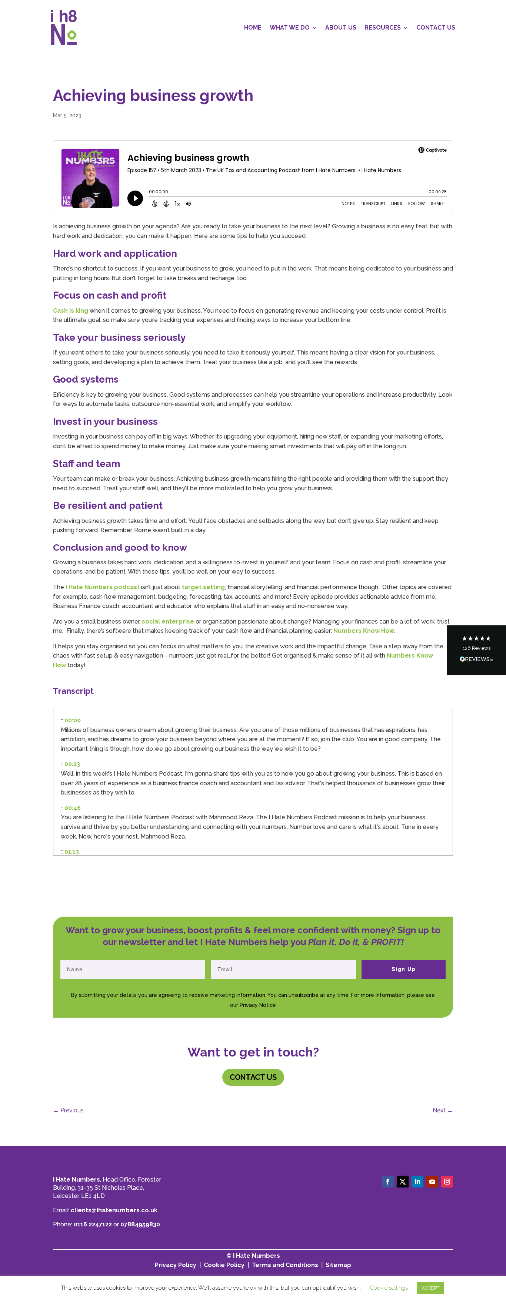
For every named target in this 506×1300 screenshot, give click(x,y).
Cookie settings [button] (389, 1287)
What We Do (290, 27)
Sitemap (338, 1265)
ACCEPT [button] (430, 1288)
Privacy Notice (258, 1005)
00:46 (72, 808)
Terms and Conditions (285, 1265)
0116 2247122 (93, 1224)
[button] (476, 650)
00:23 (72, 763)
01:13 (71, 851)
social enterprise (168, 621)
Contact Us (435, 27)
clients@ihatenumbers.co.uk (114, 1210)
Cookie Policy (224, 1265)
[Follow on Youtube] (432, 1182)
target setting (202, 587)
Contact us (253, 1077)
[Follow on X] (403, 1182)
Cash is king (70, 310)
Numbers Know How (363, 630)
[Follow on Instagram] (447, 1182)
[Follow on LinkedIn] (417, 1182)
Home (253, 27)
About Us (340, 27)
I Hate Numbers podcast (102, 587)
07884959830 (140, 1224)
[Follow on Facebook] (388, 1182)
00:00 (72, 720)
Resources (382, 27)
